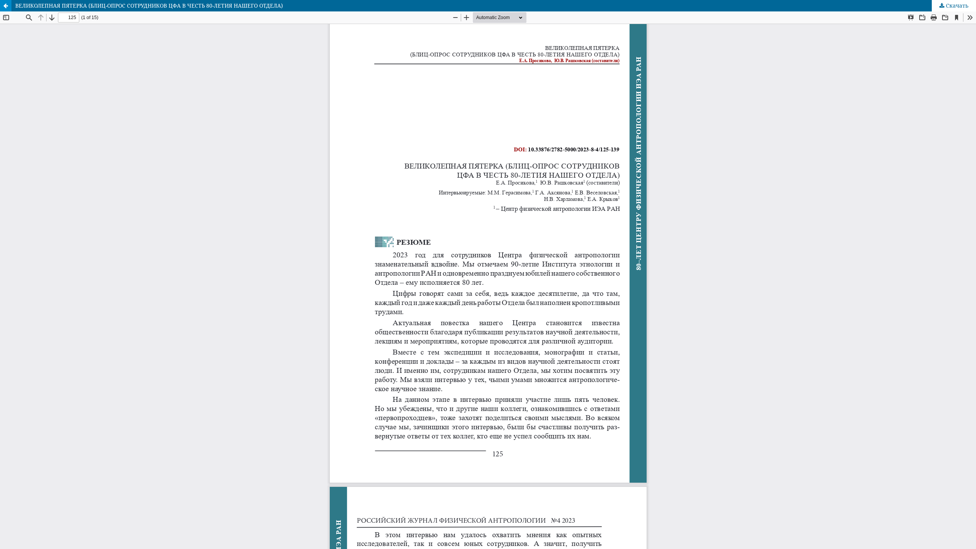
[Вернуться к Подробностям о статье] (5, 5)
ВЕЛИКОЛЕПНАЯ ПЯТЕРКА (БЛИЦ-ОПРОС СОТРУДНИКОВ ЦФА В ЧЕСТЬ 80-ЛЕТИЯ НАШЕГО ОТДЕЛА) (149, 5)
